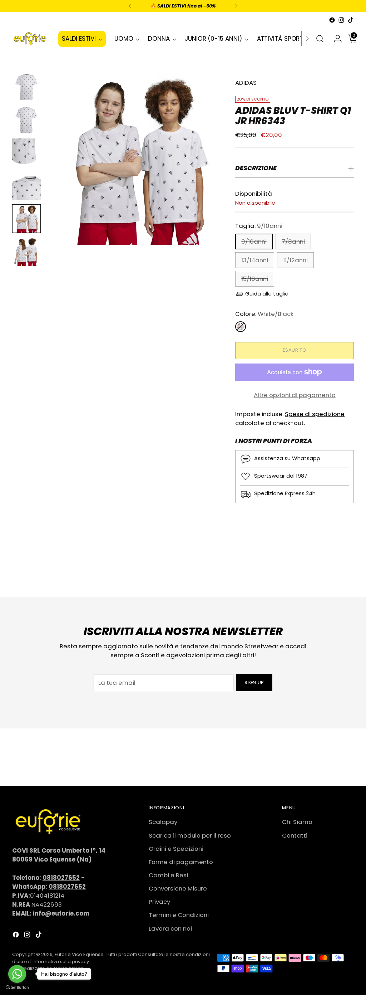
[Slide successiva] (348, 572)
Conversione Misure (178, 888)
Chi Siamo (297, 822)
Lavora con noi (170, 928)
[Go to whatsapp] (17, 974)
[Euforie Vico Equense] (30, 39)
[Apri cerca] (320, 38)
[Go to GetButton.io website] (17, 987)
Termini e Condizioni (179, 915)
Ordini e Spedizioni (176, 848)
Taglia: (258, 225)
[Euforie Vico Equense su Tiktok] (350, 20)
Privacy (159, 901)
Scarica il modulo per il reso (190, 835)
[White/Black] (240, 326)
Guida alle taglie (266, 293)
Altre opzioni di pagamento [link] (295, 395)
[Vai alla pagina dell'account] (335, 38)
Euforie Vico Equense (79, 954)
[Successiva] (236, 6)
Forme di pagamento (181, 862)
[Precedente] (130, 6)
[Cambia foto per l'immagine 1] (26, 87)
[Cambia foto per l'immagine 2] (26, 120)
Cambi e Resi (168, 875)
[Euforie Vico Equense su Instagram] (341, 20)
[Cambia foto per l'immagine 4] (26, 185)
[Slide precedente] (331, 572)
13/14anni (254, 260)
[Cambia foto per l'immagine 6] (26, 251)
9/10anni (254, 241)
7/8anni (293, 241)
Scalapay (163, 822)
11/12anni (295, 260)
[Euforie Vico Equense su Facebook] (332, 20)
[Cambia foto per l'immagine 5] (26, 218)
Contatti (294, 835)
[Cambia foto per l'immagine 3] (26, 152)
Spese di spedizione (315, 414)
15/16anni (254, 278)
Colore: (264, 313)
